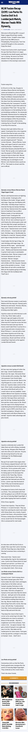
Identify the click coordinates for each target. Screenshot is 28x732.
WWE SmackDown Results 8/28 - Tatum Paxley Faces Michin (7, 702)
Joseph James (7, 29)
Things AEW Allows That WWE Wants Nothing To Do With (7, 725)
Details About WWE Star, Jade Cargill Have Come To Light (20, 702)
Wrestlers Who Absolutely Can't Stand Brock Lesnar (20, 725)
